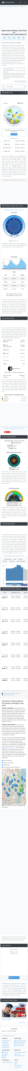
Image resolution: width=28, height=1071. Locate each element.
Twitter (4, 1057)
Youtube (5, 1055)
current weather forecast (14, 171)
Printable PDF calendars (8, 694)
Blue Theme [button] (15, 240)
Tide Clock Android (20, 1044)
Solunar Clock (17, 1054)
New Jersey (16, 6)
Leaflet (13, 804)
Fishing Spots (3, 6)
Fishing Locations (6, 1040)
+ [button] (3, 770)
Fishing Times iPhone (20, 1042)
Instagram (5, 1054)
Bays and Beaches (7, 760)
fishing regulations (11, 747)
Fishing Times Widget (7, 1062)
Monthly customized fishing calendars (11, 693)
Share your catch (14, 977)
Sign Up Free (14, 134)
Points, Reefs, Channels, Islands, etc (11, 767)
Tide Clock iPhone (19, 1045)
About (15, 1063)
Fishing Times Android (21, 1040)
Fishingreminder (9, 2)
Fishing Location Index (19, 1055)
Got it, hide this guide (21, 81)
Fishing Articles (5, 1047)
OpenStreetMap (18, 804)
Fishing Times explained (19, 1052)
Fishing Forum (5, 1044)
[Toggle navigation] (25, 2)
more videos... (23, 1022)
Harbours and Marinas (8, 762)
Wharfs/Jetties (6, 765)
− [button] (3, 773)
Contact (16, 1062)
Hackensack (13, 47)
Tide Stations (5, 1042)
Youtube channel (15, 986)
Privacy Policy (17, 1067)
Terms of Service (18, 1065)
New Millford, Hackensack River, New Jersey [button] (16, 89)
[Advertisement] (14, 18)
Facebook (5, 1052)
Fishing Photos (5, 1045)
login (6, 1031)
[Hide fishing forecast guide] (25, 43)
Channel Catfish (14, 949)
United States (9, 6)
